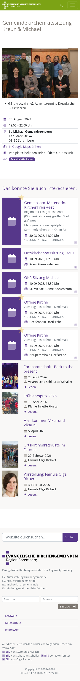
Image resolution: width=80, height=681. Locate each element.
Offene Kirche (36, 302)
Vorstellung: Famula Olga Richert (45, 476)
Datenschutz (13, 622)
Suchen (70, 537)
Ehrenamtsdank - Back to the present (48, 369)
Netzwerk (11, 615)
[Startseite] (21, 5)
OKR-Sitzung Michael (42, 277)
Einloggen (66, 606)
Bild (7, 651)
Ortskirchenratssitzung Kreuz (49, 252)
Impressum (12, 629)
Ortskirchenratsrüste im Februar (44, 447)
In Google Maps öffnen (25, 147)
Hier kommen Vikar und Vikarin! (44, 422)
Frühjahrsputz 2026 (40, 395)
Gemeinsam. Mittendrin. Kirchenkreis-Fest (45, 205)
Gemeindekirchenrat (21, 159)
